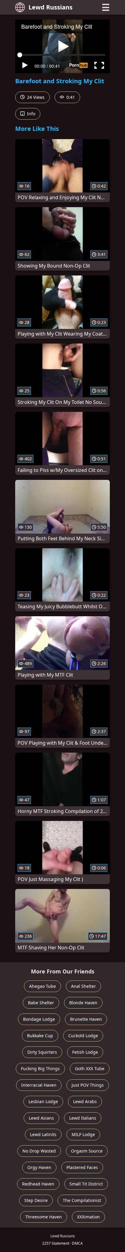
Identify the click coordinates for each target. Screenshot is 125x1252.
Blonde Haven (83, 1003)
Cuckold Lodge (83, 1035)
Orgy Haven (39, 1167)
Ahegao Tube (42, 986)
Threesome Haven (43, 1217)
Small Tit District (86, 1184)
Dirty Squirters (42, 1052)
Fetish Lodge (85, 1052)
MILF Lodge (83, 1134)
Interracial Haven (38, 1085)
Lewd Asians (41, 1118)
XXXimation (88, 1217)
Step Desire (36, 1200)
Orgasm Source (87, 1151)
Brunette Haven (86, 1019)
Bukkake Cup (40, 1035)
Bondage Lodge (39, 1019)
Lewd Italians (82, 1118)
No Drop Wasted (39, 1151)
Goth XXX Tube (89, 1068)
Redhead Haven (38, 1184)
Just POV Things (88, 1085)
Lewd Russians (51, 7)
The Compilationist (82, 1200)
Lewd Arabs (85, 1101)
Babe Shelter (41, 1003)
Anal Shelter (83, 986)
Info (30, 114)
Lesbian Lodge (43, 1101)
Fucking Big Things (40, 1068)
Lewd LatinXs (43, 1134)
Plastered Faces (82, 1167)
